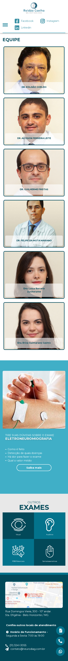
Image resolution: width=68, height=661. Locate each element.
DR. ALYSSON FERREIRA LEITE (34, 138)
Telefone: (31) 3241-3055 (60, 641)
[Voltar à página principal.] (34, 8)
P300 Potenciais (18, 561)
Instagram (53, 21)
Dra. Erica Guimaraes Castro (34, 342)
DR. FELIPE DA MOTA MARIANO (34, 240)
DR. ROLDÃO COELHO (34, 87)
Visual (18, 534)
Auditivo (49, 534)
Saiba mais (34, 467)
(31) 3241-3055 (17, 645)
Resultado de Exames (60, 630)
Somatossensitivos (50, 561)
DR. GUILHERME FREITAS (34, 189)
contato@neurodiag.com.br (27, 649)
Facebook (27, 21)
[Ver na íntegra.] (34, 70)
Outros (34, 506)
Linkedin (26, 27)
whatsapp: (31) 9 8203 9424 (60, 651)
